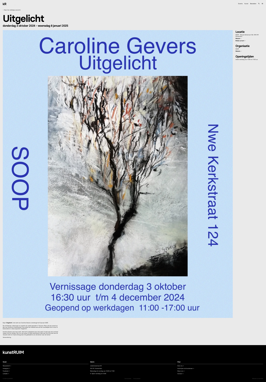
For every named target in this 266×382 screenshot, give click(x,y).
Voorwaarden (127, 378)
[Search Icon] (259, 3)
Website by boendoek (257, 378)
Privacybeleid (136, 378)
